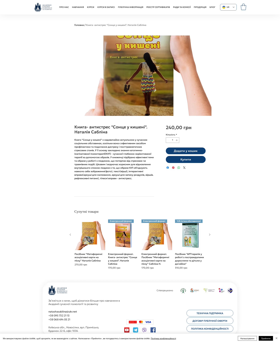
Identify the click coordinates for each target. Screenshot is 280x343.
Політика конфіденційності (163, 338)
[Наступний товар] (209, 234)
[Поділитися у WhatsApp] (179, 167)
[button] (243, 7)
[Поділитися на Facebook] (167, 167)
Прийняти (266, 338)
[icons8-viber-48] (144, 329)
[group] (140, 246)
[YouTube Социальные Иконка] (126, 329)
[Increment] (177, 140)
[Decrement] (168, 140)
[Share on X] (184, 167)
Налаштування (247, 338)
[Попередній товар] (70, 234)
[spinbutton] (172, 140)
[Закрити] (276, 338)
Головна (79, 24)
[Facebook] (153, 329)
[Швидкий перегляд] (90, 234)
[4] (135, 329)
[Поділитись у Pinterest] (173, 167)
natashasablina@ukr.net (62, 311)
